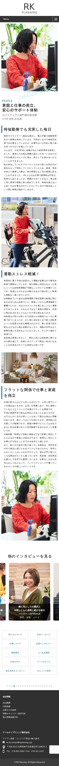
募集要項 (15, 653)
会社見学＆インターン (15, 671)
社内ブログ (15, 662)
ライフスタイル (43, 662)
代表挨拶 (6, 706)
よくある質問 (44, 653)
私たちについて (15, 634)
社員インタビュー (43, 643)
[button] (7, 686)
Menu (6, 19)
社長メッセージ (43, 634)
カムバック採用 (43, 671)
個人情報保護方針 (10, 717)
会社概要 (6, 703)
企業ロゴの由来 (9, 710)
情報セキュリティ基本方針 (14, 713)
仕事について (15, 643)
